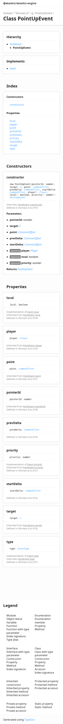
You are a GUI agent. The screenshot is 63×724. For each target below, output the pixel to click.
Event (13, 68)
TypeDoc (29, 719)
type (12, 148)
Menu (56, 3)
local (12, 121)
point (13, 128)
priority (14, 138)
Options (49, 3)
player (13, 124)
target (13, 145)
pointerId (15, 131)
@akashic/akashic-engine (19, 3)
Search (43, 3)
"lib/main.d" (22, 13)
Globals (7, 13)
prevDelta (16, 135)
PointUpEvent (43, 13)
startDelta (16, 141)
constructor (17, 104)
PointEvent (15, 44)
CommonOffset (40, 187)
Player (43, 192)
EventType (23, 548)
